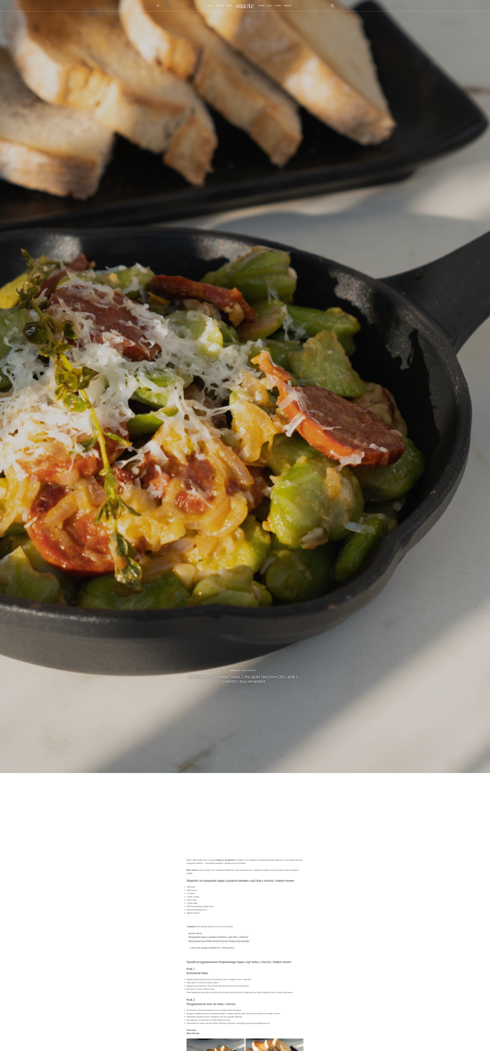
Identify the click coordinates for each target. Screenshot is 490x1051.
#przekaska (243, 941)
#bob (215, 941)
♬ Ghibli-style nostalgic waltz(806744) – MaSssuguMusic (211, 948)
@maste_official (195, 933)
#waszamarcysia (197, 941)
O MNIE (278, 5)
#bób (209, 941)
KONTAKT (288, 5)
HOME (210, 5)
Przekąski (235, 670)
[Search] (157, 5)
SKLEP (229, 5)
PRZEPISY (220, 5)
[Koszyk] (332, 5)
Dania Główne (249, 670)
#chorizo (224, 941)
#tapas (232, 941)
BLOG (269, 5)
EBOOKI (261, 5)
